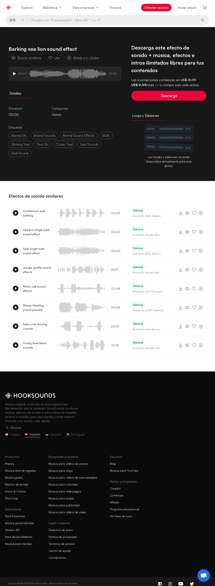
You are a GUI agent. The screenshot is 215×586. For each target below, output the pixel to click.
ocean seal (64, 144)
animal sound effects (79, 135)
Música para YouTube (124, 470)
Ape (157, 272)
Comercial (116, 495)
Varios (56, 114)
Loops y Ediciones (145, 115)
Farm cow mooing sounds (35, 326)
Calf (147, 291)
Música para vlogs (61, 470)
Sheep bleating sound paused (33, 307)
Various (138, 210)
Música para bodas (61, 498)
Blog (113, 463)
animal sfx (18, 135)
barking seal (20, 144)
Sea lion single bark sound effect (36, 232)
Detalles (15, 93)
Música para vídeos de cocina (68, 463)
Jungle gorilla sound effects (37, 270)
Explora (27, 7)
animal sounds (45, 135)
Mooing (155, 329)
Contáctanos (57, 557)
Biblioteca (50, 7)
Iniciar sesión (187, 7)
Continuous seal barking (34, 213)
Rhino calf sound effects (34, 289)
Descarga (169, 95)
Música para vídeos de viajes (67, 512)
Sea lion (156, 253)
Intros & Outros (15, 491)
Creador (115, 488)
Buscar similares (29, 58)
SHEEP (149, 310)
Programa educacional (124, 509)
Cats (157, 348)
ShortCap (11, 498)
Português (78, 434)
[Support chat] (203, 575)
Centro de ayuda (60, 550)
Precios (115, 7)
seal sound (19, 153)
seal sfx (43, 144)
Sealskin (156, 215)
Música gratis (14, 477)
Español (35, 434)
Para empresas (83, 7)
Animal (149, 234)
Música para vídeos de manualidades (73, 477)
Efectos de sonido (16, 484)
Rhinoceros (157, 291)
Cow (147, 329)
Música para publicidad (64, 505)
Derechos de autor (61, 530)
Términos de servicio (62, 544)
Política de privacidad (63, 537)
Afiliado (114, 502)
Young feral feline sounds (34, 345)
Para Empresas (15, 516)
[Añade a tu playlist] (200, 213)
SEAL (106, 135)
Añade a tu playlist (86, 58)
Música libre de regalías (20, 470)
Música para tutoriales (63, 484)
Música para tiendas (18, 544)
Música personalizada (19, 523)
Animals (149, 348)
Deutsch (55, 434)
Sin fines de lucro (121, 516)
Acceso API (12, 530)
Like (57, 58)
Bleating (158, 310)
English (15, 434)
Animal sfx (138, 215)
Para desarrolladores (18, 537)
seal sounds (89, 144)
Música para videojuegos (65, 491)
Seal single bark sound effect (34, 251)
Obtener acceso (156, 7)
